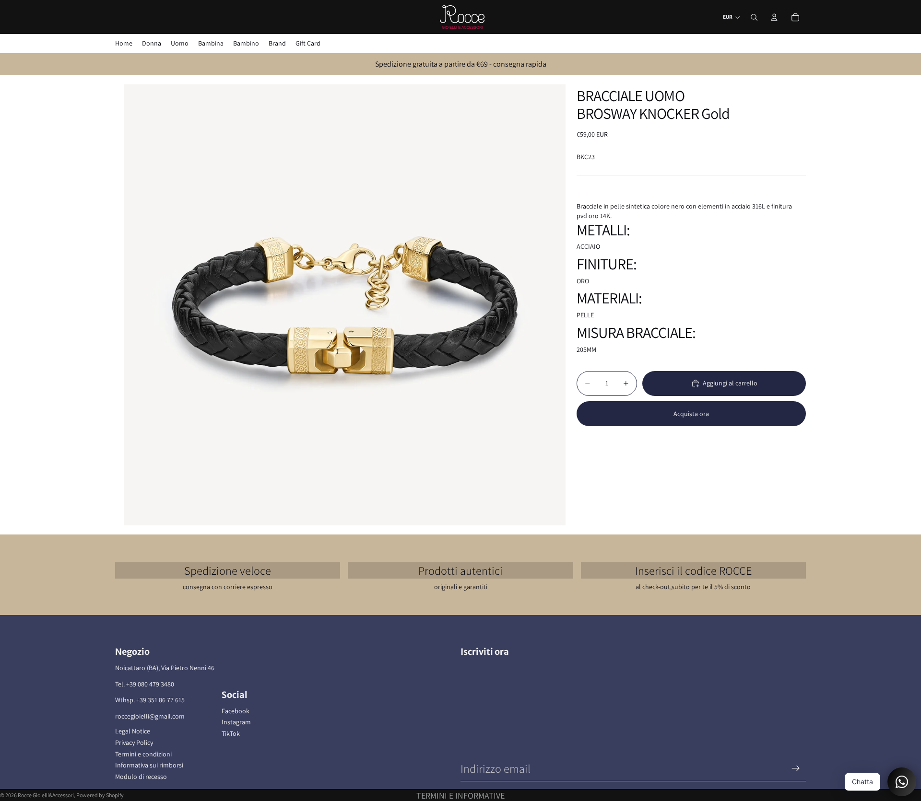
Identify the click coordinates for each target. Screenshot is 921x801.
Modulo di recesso (141, 776)
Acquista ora (691, 413)
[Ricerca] (754, 17)
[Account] (774, 17)
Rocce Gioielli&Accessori (46, 795)
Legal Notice (132, 731)
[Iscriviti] (796, 768)
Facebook (235, 711)
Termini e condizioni (143, 754)
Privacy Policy (134, 742)
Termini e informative (460, 795)
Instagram (236, 722)
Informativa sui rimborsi (149, 765)
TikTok (231, 733)
